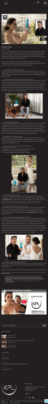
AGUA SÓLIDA (31, 212)
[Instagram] (33, 397)
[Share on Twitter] (3, 316)
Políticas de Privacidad (27, 401)
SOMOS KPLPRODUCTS (12, 345)
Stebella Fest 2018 (7, 199)
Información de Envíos (14, 402)
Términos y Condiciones (38, 401)
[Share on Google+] (6, 316)
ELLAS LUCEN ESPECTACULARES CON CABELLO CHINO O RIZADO (21, 340)
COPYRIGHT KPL (5, 402)
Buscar (11, 401)
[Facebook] (26, 397)
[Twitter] (29, 397)
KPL (22, 269)
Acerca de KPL (18, 401)
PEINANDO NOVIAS (11, 335)
